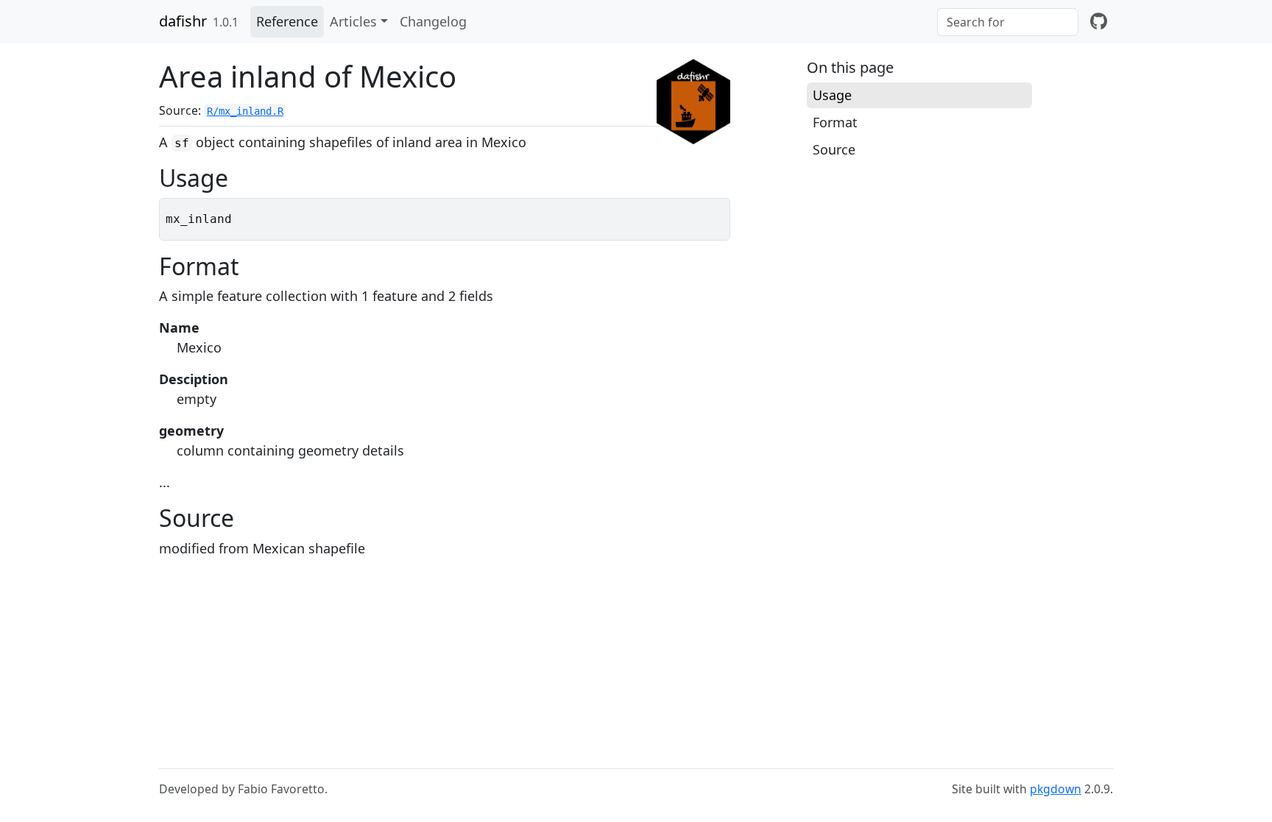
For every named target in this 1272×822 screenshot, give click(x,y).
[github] (1098, 22)
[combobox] (1007, 22)
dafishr (183, 21)
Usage (832, 95)
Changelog (433, 21)
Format (835, 122)
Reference (287, 21)
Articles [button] (353, 21)
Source (834, 149)
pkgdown (1055, 789)
